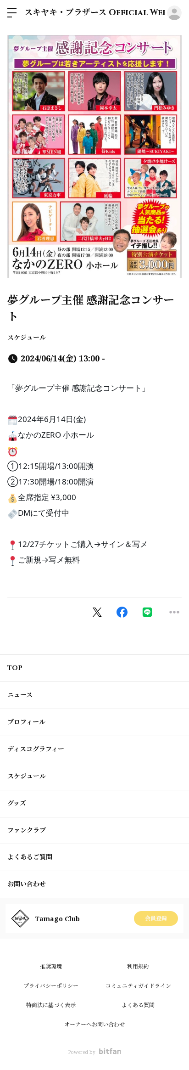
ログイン (174, 13)
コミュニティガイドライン (138, 986)
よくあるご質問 (29, 857)
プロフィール (26, 722)
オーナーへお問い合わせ (94, 1024)
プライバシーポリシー (50, 986)
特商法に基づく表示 (51, 1005)
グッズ (16, 803)
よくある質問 (138, 1005)
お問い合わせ (26, 884)
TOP (14, 668)
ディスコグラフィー (35, 749)
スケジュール (26, 337)
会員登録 (156, 918)
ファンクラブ (26, 830)
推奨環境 (51, 966)
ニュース (20, 695)
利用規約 (138, 966)
